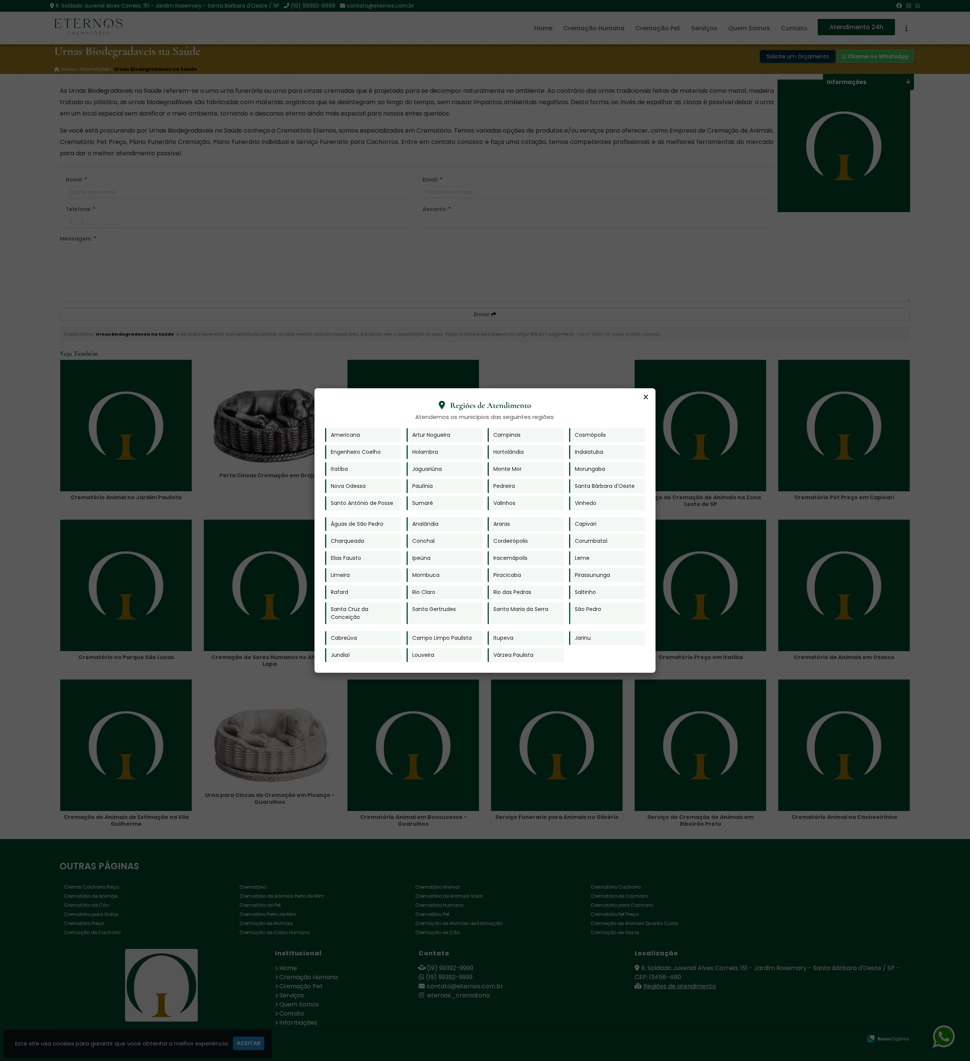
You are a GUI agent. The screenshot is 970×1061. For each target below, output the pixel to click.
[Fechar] (646, 397)
